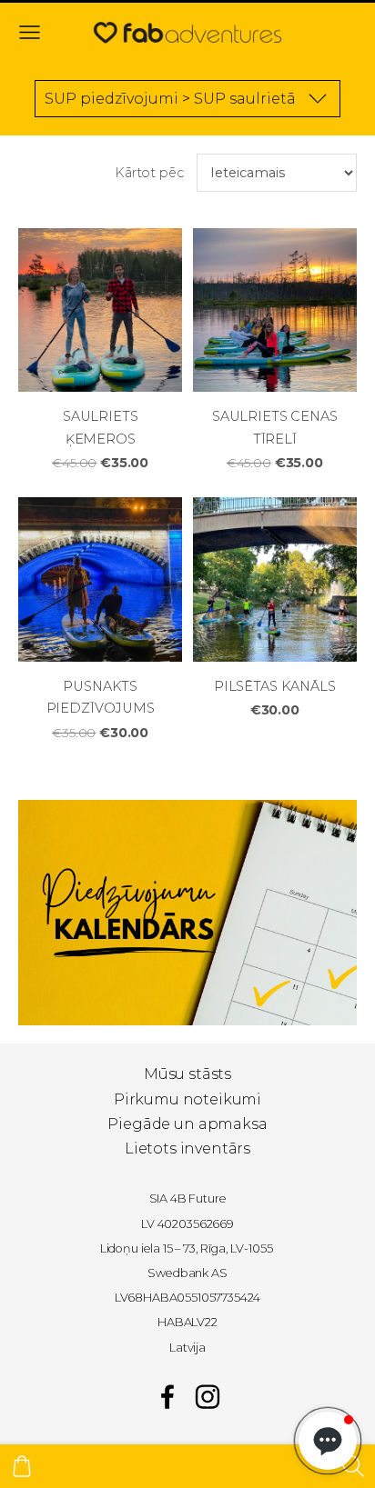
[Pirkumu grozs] (22, 1466)
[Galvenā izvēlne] (30, 32)
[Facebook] (167, 1397)
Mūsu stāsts (187, 1074)
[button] (328, 1441)
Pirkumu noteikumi (187, 1099)
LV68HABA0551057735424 (188, 1297)
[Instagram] (207, 1397)
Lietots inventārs (187, 1148)
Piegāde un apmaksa (187, 1124)
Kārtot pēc (149, 173)
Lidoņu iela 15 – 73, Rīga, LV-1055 (186, 1248)
